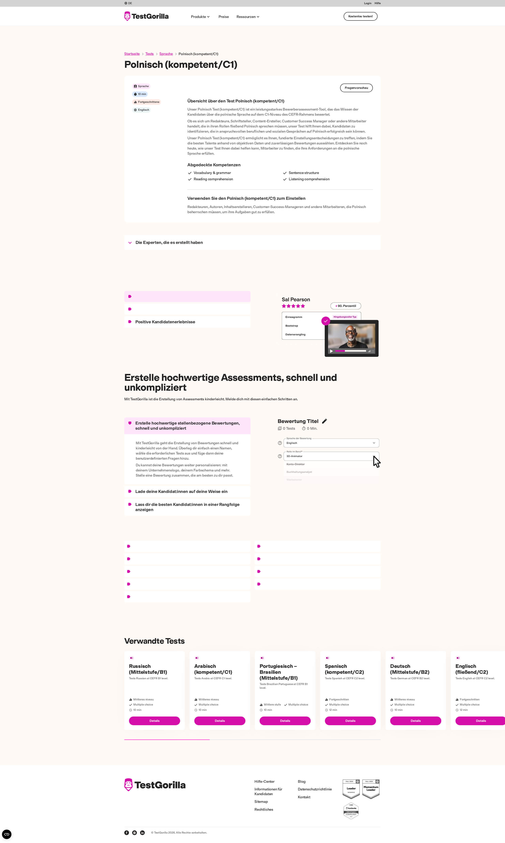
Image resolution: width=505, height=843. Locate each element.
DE (130, 3)
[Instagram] (134, 832)
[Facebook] (126, 832)
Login (367, 3)
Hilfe (378, 3)
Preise (224, 17)
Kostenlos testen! (360, 16)
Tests (149, 54)
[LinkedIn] (142, 832)
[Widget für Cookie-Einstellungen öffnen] (6, 834)
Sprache (166, 54)
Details (155, 721)
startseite (132, 54)
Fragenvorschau (356, 88)
